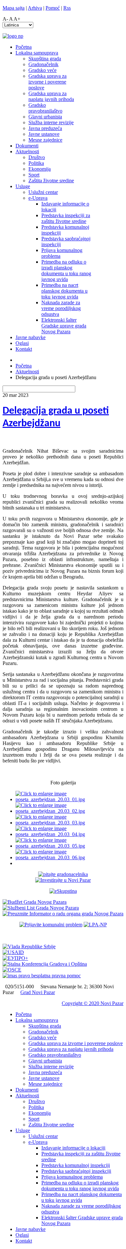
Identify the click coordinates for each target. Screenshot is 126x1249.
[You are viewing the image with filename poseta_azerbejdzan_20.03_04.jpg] (69, 834)
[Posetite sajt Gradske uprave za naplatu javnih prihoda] (95, 924)
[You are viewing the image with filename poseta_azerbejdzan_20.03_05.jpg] (69, 846)
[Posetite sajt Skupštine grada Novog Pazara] (63, 891)
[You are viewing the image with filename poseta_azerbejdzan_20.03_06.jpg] (69, 857)
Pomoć (53, 8)
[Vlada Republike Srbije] (29, 946)
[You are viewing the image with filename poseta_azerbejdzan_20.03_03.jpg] (69, 822)
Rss (67, 8)
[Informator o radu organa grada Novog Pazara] (63, 913)
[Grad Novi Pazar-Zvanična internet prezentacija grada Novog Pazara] (13, 36)
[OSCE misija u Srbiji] (12, 969)
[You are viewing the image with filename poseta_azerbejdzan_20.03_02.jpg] (69, 811)
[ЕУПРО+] (15, 958)
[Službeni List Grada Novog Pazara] (41, 908)
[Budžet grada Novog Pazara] (35, 902)
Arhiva (35, 8)
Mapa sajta (14, 8)
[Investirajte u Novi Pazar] (63, 880)
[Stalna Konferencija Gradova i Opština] (45, 964)
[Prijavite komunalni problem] (50, 924)
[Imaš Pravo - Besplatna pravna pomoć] (42, 975)
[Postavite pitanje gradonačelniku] (63, 874)
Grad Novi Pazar (37, 992)
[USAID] (13, 952)
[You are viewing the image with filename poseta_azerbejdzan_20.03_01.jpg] (69, 799)
